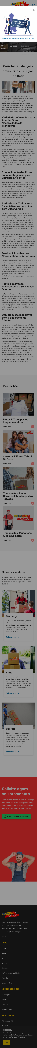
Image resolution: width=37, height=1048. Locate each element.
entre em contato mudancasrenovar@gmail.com (18, 38)
